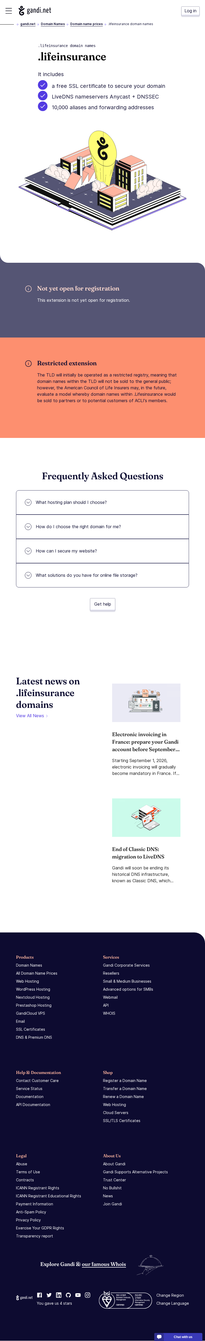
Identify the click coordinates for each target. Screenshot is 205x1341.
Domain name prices (86, 24)
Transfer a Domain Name (125, 1088)
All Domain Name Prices (36, 973)
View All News (30, 715)
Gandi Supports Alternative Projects (135, 1172)
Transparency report (34, 1236)
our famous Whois (104, 1264)
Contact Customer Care (37, 1080)
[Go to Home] (34, 10)
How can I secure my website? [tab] (66, 551)
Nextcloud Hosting (33, 997)
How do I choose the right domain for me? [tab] (78, 526)
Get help (102, 604)
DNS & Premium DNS (34, 1037)
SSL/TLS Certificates (121, 1120)
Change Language (172, 1303)
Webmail (110, 997)
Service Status (29, 1088)
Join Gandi (112, 1204)
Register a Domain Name (125, 1080)
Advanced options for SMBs (128, 989)
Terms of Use (28, 1172)
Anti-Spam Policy (31, 1212)
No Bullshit (112, 1188)
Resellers (111, 973)
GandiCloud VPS (30, 1013)
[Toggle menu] (8, 10)
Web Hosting (27, 981)
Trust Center (114, 1180)
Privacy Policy (28, 1220)
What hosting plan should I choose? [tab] (71, 502)
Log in (190, 10)
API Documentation (33, 1104)
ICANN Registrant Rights (37, 1188)
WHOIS (109, 1013)
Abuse (21, 1164)
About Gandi (114, 1164)
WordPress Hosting (33, 989)
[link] (39, 1296)
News (108, 1196)
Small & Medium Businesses (127, 981)
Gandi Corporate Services (126, 965)
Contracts (25, 1180)
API (106, 1005)
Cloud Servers (115, 1112)
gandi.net (28, 24)
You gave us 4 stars (54, 1303)
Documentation (30, 1096)
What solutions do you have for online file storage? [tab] (86, 575)
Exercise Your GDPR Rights (40, 1228)
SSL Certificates (30, 1029)
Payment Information (34, 1204)
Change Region (170, 1295)
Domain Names (53, 24)
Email (20, 1021)
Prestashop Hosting (34, 1005)
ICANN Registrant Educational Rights (48, 1196)
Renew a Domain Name (123, 1096)
